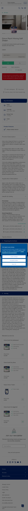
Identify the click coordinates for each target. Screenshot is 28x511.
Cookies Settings (14, 256)
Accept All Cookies (14, 260)
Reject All (14, 264)
